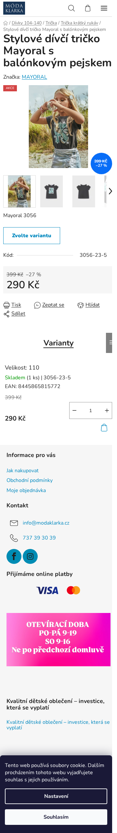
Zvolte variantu (31, 235)
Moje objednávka (26, 490)
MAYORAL (34, 77)
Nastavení (56, 796)
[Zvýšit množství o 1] (107, 410)
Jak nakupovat (22, 470)
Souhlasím (56, 817)
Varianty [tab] (59, 343)
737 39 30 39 (39, 537)
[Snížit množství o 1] (74, 410)
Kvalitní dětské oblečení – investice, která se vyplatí (58, 725)
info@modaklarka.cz (46, 523)
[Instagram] (30, 556)
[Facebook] (13, 556)
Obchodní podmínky (29, 480)
